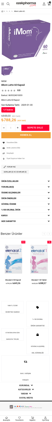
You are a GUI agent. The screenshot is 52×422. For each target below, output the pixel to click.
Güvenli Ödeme (8, 204)
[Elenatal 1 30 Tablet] (39, 259)
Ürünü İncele (18, 263)
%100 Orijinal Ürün (10, 210)
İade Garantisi (8, 221)
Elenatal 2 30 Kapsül (13, 280)
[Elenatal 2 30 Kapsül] (13, 259)
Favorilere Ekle (13, 263)
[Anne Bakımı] (9, 11)
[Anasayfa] (4, 11)
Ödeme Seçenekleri (10, 193)
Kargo (4, 215)
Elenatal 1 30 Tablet (39, 280)
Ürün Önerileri (8, 198)
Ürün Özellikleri (9, 181)
